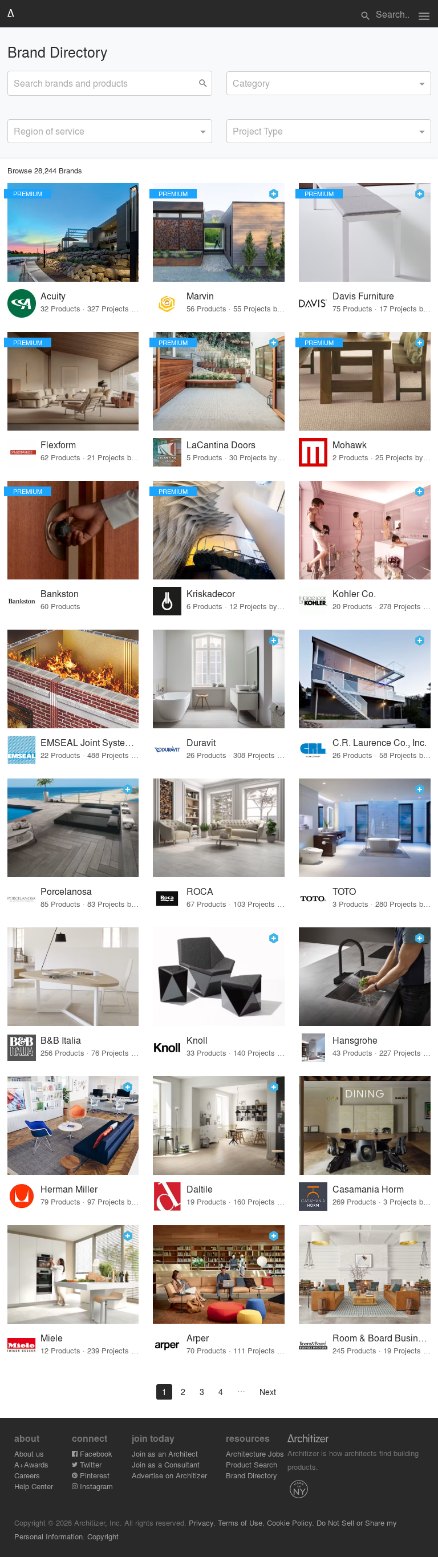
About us (29, 1453)
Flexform (58, 444)
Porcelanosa (66, 891)
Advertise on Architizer (169, 1475)
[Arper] (219, 1274)
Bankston (59, 593)
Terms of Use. (241, 1522)
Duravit (201, 742)
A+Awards (31, 1464)
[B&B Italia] (73, 976)
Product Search (251, 1464)
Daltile (199, 1188)
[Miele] (73, 1274)
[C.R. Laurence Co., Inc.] (365, 679)
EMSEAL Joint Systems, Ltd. (89, 742)
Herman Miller (69, 1188)
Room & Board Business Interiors (381, 1337)
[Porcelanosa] (73, 827)
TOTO (344, 891)
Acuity (53, 295)
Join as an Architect (165, 1453)
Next (267, 1391)
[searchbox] (236, 81)
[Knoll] (219, 976)
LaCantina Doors (221, 444)
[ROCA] (219, 827)
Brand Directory (251, 1475)
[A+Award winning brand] (273, 194)
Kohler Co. (354, 593)
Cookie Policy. (290, 1522)
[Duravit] (219, 679)
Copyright (103, 1536)
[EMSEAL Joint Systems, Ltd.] (73, 679)
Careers (27, 1475)
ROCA (199, 891)
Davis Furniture (363, 295)
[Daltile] (219, 1125)
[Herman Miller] (73, 1125)
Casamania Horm (368, 1188)
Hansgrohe (355, 1040)
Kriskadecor (210, 593)
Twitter (90, 1464)
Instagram (95, 1486)
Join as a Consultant (166, 1464)
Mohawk (349, 444)
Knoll (197, 1040)
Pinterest (94, 1475)
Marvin (200, 295)
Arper (197, 1337)
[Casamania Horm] (365, 1125)
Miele (51, 1337)
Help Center (33, 1486)
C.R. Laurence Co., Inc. (379, 742)
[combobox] (328, 83)
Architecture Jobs (255, 1453)
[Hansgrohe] (365, 976)
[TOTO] (365, 827)
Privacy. (202, 1522)
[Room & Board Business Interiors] (365, 1274)
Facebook (95, 1453)
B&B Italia (60, 1040)
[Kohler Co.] (365, 530)
